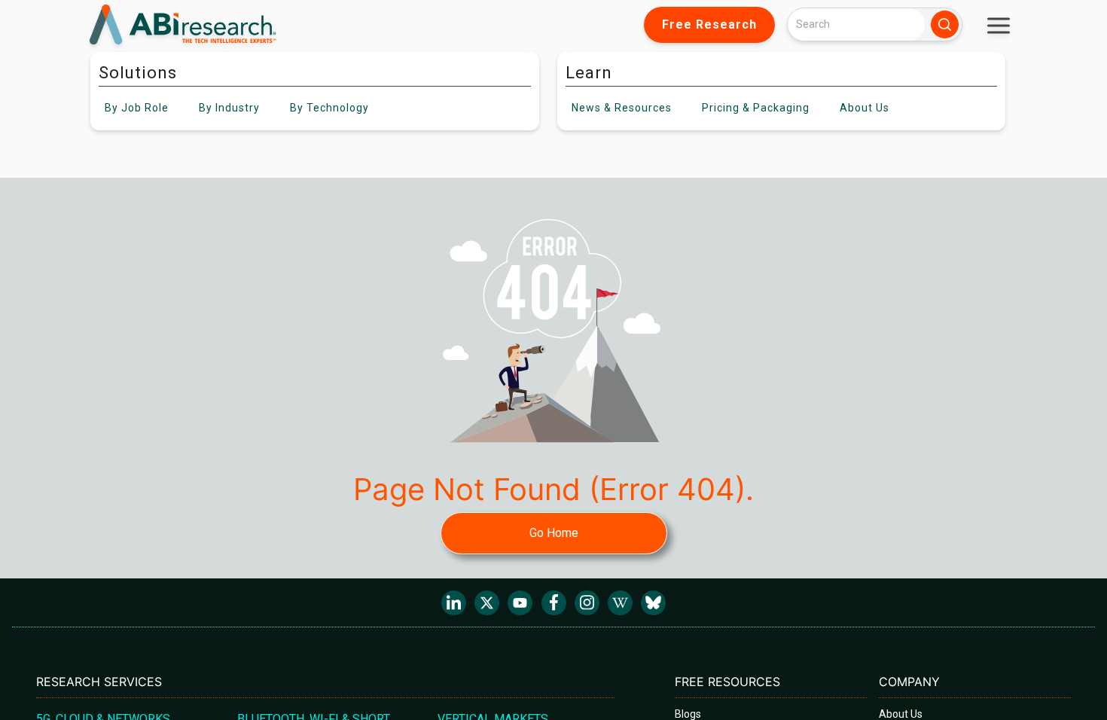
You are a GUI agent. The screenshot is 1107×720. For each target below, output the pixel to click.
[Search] (945, 24)
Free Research (709, 24)
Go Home (553, 533)
